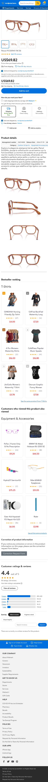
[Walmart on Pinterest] (17, 761)
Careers (5, 661)
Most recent (14, 614)
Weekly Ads (33, 646)
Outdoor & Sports (24, 145)
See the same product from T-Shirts (34, 401)
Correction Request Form (14, 553)
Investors (5, 667)
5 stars (4, 596)
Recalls (4, 710)
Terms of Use (6, 728)
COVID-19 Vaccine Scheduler (12, 703)
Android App (6, 753)
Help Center (38, 643)
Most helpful (7, 619)
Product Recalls (7, 717)
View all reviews (10, 588)
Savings (28, 8)
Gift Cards (6, 695)
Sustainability (7, 671)
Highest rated (29, 614)
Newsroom (6, 664)
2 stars (4, 604)
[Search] (38, 3)
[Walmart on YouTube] (12, 761)
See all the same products (37, 533)
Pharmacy (5, 707)
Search (42, 625)
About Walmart (7, 657)
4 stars (4, 599)
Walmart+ (5, 692)
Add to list (12, 128)
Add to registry (36, 128)
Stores (4, 685)
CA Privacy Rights (8, 735)
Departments (9, 8)
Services (20, 8)
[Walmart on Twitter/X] (8, 761)
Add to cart (24, 90)
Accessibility (6, 713)
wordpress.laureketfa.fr (26, 71)
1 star (4, 607)
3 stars (4, 602)
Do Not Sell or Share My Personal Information (18, 741)
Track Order (18, 646)
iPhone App (6, 749)
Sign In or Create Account (18, 643)
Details (19, 123)
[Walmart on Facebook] (3, 761)
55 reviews (18, 54)
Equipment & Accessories (39, 145)
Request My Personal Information (14, 738)
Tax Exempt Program (9, 720)
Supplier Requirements (10, 674)
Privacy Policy (7, 731)
